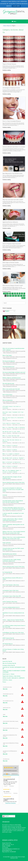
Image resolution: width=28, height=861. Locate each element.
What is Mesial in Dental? (10, 445)
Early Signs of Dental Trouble (11, 262)
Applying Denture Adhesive (10, 222)
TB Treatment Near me (8, 643)
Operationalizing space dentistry (10, 554)
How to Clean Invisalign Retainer (12, 121)
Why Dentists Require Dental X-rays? (13, 285)
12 (15, 295)
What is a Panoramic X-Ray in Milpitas (14, 427)
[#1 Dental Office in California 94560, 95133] (14, 12)
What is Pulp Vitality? (7, 355)
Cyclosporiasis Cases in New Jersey (10, 590)
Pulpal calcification (7, 542)
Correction (5, 495)
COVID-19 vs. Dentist (7, 680)
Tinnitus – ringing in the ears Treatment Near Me (13, 619)
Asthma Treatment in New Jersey (10, 601)
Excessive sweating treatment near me (11, 607)
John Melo (4, 834)
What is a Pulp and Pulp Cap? (11, 435)
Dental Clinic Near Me (7, 661)
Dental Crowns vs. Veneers (8, 674)
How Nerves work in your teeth (11, 431)
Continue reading (7, 70)
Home (4, 25)
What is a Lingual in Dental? (11, 453)
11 (13, 295)
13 (18, 295)
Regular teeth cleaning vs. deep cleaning (11, 676)
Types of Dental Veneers (9, 64)
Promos (4, 682)
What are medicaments (8, 400)
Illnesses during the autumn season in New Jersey (13, 482)
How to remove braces (7, 394)
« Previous (6, 293)
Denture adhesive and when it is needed (14, 146)
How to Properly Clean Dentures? (12, 243)
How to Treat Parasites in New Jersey (11, 584)
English (7, 311)
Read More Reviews (10, 803)
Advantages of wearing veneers (11, 87)
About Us (9, 25)
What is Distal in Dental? (10, 466)
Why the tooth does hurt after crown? (13, 199)
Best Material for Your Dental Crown (12, 173)
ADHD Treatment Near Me (8, 638)
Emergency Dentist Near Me (9, 665)
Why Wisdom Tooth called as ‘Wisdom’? (13, 458)
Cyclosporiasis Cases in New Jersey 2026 (12, 596)
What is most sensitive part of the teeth (11, 389)
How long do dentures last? (8, 366)
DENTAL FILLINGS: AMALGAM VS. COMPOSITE (14, 678)
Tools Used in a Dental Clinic (11, 423)
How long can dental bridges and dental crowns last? (14, 372)
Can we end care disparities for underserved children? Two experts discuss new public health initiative (13, 489)
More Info (5, 689)
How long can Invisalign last (9, 361)
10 (10, 295)
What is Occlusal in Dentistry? (12, 462)
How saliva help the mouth (8, 383)
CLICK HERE (16, 6)
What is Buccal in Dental (10, 449)
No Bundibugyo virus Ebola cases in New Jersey (13, 632)
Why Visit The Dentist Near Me (9, 663)
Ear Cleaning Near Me (7, 572)
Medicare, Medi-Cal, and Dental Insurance (12, 377)
